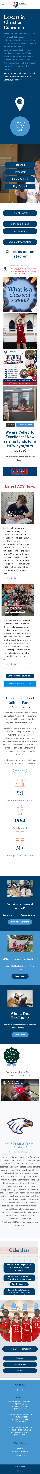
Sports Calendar (19, 1284)
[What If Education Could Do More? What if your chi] (20, 294)
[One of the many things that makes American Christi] (20, 367)
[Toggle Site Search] (3, 4)
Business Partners (20, 1452)
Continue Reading (10, 578)
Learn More (20, 976)
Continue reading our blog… (20, 676)
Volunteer (20, 1455)
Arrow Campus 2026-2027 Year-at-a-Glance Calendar (19, 1278)
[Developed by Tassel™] (20, 1471)
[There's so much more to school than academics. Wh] (20, 403)
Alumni (20, 1448)
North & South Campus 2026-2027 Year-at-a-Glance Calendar (19, 1268)
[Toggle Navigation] (37, 4)
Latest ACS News (20, 486)
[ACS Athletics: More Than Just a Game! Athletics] (20, 331)
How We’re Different (20, 922)
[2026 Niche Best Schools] (20, 1057)
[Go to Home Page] (20, 5)
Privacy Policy (20, 1467)
